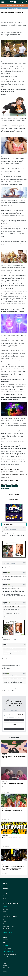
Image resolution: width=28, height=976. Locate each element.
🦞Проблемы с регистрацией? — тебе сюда (14, 5)
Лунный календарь (7, 923)
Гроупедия (5, 909)
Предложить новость (14, 499)
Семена (5, 914)
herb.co (9, 477)
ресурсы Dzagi (14, 480)
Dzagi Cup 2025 (6, 928)
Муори (4, 644)
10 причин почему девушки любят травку (12, 471)
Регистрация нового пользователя (14, 720)
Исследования (6, 862)
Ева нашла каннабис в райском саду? (11, 469)
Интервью (5, 888)
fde (3, 562)
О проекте (5, 965)
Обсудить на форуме (14, 494)
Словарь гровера (7, 900)
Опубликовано (10, 529)
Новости (4, 754)
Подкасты (5, 942)
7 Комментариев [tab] (8, 524)
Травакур (5, 572)
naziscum (5, 673)
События (5, 893)
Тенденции (5, 886)
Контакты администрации (9, 954)
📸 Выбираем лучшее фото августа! (14, 8)
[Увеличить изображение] (14, 549)
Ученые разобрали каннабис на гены (11, 472)
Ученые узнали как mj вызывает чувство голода (14, 474)
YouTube (5, 937)
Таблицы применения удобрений (11, 903)
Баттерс (5, 584)
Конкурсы (5, 895)
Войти (14, 728)
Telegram (5, 934)
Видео (4, 891)
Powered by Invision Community (9, 972)
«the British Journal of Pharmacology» (10, 79)
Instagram (5, 939)
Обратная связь (6, 967)
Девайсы (5, 919)
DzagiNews (4, 484)
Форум (4, 911)
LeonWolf (5, 527)
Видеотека (5, 835)
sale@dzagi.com (7, 948)
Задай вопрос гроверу (8, 926)
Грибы (4, 921)
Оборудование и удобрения (10, 916)
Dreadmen (5, 602)
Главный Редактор (7, 956)
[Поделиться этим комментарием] (23, 527)
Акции (4, 898)
